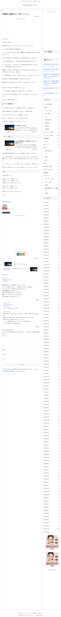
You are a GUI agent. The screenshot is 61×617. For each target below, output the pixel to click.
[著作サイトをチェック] (18, 254)
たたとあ (5, 303)
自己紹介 (20, 613)
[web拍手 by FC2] (6, 201)
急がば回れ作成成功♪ (48, 88)
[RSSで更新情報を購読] (23, 254)
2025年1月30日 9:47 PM (8, 304)
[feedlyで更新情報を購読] (21, 254)
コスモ (3, 278)
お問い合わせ (39, 613)
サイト (3, 359)
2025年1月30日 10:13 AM (7, 279)
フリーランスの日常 (6, 212)
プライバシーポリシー (27, 613)
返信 (38, 299)
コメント (5, 335)
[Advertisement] (21, 28)
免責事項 (34, 613)
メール (4, 354)
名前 (4, 349)
